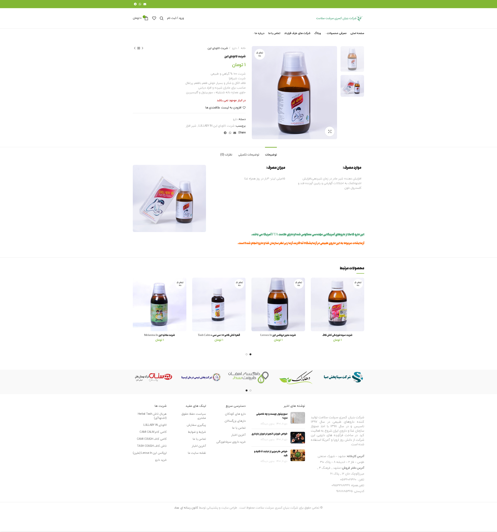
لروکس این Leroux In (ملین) (149, 453)
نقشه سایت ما (197, 453)
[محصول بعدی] (135, 48)
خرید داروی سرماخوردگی (231, 442)
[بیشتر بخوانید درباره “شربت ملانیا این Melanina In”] (136, 292)
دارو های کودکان (235, 414)
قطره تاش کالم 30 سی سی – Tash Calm (219, 335)
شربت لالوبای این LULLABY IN (216, 126)
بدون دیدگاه (267, 424)
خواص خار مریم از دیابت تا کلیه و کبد (271, 453)
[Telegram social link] (135, 4)
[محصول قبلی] (142, 48)
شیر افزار (191, 126)
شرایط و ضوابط (197, 432)
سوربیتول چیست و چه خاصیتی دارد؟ (272, 416)
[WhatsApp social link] (140, 4)
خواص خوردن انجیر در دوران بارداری (270, 434)
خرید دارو (160, 460)
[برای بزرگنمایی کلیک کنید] (330, 131)
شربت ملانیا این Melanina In (159, 335)
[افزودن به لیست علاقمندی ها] (314, 284)
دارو (233, 48)
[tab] (271, 153)
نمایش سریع (314, 301)
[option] (352, 59)
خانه (243, 48)
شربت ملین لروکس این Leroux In (278, 335)
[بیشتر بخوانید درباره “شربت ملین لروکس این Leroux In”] (254, 292)
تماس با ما (239, 428)
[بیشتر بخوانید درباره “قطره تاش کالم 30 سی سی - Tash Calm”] (195, 292)
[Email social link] (144, 4)
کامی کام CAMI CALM (153, 432)
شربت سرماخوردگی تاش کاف (337, 335)
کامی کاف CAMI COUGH (152, 439)
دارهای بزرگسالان (235, 421)
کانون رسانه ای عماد (186, 508)
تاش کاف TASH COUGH (152, 446)
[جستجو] (161, 18)
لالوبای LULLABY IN (154, 425)
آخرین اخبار (238, 435)
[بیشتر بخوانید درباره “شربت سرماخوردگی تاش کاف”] (314, 292)
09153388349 (341, 485)
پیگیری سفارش (196, 425)
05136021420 (348, 480)
